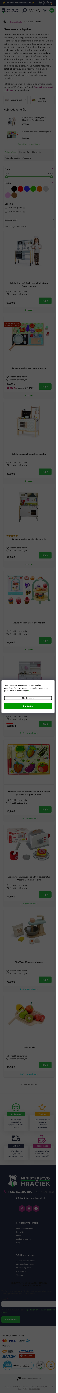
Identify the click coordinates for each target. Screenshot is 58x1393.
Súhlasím (28, 705)
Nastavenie (28, 698)
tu (29, 690)
